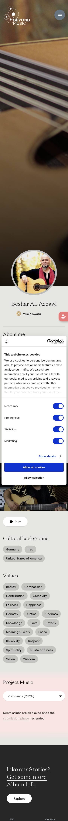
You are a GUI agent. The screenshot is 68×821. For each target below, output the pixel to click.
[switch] (58, 418)
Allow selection (34, 477)
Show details (47, 456)
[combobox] (34, 696)
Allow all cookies (34, 467)
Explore (19, 798)
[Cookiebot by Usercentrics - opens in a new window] (48, 341)
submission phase (16, 718)
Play (18, 521)
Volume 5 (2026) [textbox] (21, 696)
